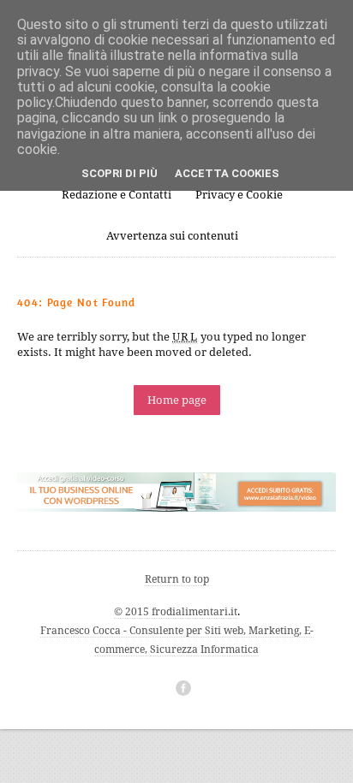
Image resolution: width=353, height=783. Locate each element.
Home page (176, 400)
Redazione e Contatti (116, 194)
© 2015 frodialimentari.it (175, 612)
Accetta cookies (227, 173)
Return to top (177, 579)
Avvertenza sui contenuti (172, 235)
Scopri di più (119, 173)
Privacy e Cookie (239, 194)
